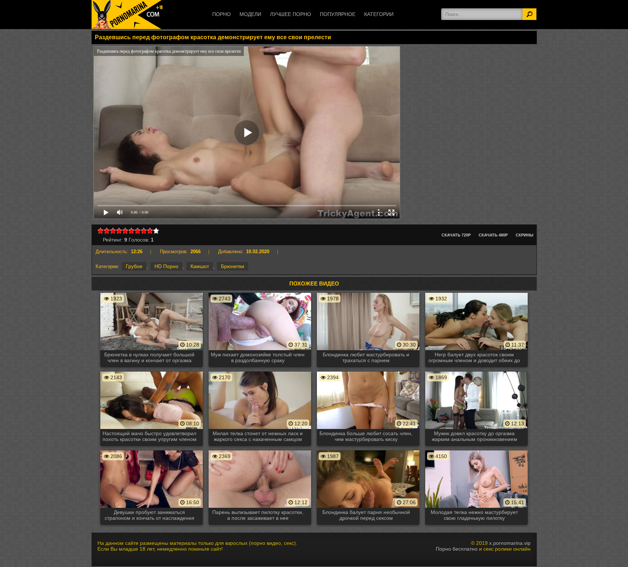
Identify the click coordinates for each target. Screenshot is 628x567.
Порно (221, 14)
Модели (250, 14)
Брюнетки (232, 266)
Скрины (525, 235)
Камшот (199, 266)
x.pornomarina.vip (510, 543)
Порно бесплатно (457, 549)
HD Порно (166, 266)
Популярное (337, 14)
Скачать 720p (456, 235)
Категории (379, 14)
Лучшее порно (290, 14)
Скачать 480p (493, 235)
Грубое (134, 266)
